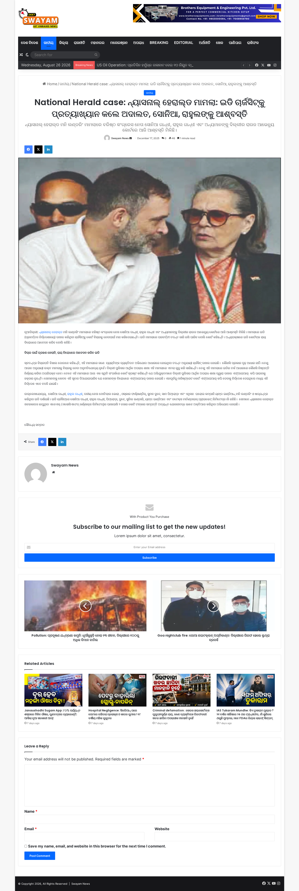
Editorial (183, 42)
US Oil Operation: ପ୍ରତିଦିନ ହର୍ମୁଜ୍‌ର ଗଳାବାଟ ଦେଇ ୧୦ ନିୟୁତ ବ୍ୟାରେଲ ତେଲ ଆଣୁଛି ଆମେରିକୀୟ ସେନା (172, 65)
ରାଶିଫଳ (253, 42)
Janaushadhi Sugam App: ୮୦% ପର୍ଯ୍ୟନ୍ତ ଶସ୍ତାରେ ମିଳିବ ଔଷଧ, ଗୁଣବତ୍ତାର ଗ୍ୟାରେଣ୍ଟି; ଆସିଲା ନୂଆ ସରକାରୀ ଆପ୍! (52, 714)
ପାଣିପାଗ (235, 42)
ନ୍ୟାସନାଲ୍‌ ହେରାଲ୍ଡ (50, 332)
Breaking (159, 42)
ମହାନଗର (98, 42)
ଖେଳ (219, 42)
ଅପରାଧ (138, 42)
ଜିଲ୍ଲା (63, 42)
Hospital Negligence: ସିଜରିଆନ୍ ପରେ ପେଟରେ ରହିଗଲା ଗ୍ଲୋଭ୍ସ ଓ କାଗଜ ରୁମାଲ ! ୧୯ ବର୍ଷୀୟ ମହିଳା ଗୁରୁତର (114, 714)
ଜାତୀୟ (48, 42)
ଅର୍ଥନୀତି (204, 42)
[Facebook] (28, 149)
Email (30, 829)
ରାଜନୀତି (79, 42)
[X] (38, 149)
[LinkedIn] (48, 149)
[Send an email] (130, 138)
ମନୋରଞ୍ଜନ (119, 42)
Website (162, 829)
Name (30, 811)
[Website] (53, 472)
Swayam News (120, 138)
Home (51, 84)
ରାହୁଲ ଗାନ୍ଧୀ (74, 394)
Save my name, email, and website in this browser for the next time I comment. (97, 846)
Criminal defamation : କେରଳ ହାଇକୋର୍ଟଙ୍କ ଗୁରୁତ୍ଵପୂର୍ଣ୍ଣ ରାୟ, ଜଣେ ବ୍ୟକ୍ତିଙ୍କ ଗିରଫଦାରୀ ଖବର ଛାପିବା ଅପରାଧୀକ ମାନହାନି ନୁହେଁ (181, 714)
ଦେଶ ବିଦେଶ (29, 42)
